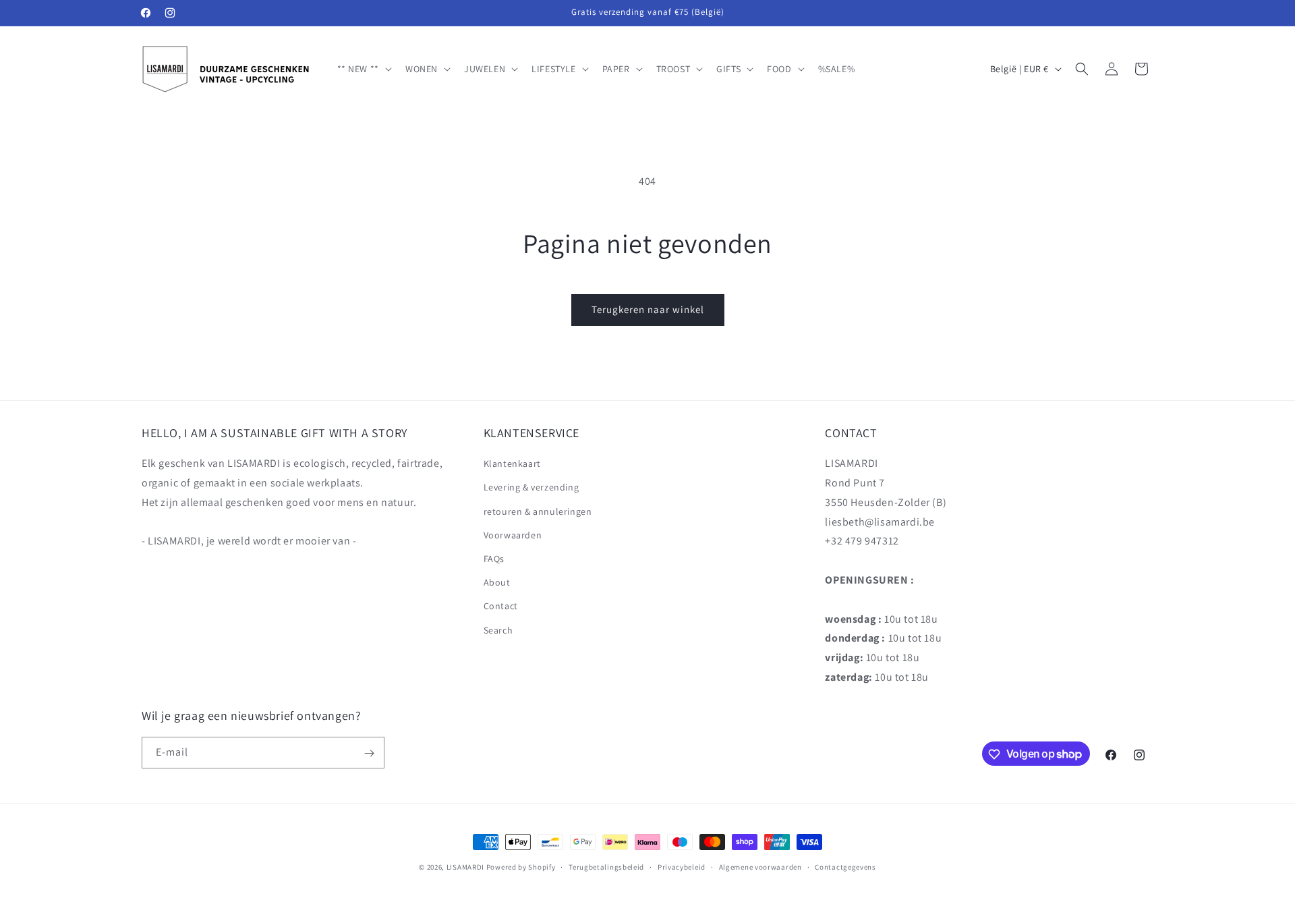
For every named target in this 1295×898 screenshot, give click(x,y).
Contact (501, 606)
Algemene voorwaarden (760, 866)
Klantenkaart (512, 464)
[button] (363, 69)
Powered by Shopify (521, 867)
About (497, 583)
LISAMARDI (465, 867)
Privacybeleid (682, 866)
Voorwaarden (513, 535)
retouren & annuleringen (538, 511)
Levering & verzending (531, 488)
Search (498, 630)
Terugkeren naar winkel (648, 309)
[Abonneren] (369, 753)
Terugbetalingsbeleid (606, 866)
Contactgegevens (845, 866)
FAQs (494, 559)
